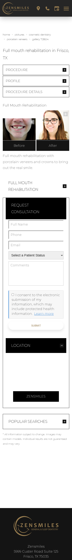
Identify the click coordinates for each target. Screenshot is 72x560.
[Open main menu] (67, 8)
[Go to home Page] (36, 526)
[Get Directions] (38, 8)
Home (6, 34)
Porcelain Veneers (17, 39)
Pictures (19, 34)
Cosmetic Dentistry (40, 34)
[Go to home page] (15, 8)
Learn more (44, 314)
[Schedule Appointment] (56, 8)
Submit (36, 325)
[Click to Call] (47, 8)
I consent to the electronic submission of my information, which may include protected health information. (36, 304)
